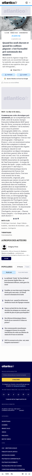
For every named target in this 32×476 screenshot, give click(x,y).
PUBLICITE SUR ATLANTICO (9, 451)
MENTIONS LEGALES (11, 448)
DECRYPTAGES (6, 421)
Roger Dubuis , (22, 223)
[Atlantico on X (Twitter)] (8, 394)
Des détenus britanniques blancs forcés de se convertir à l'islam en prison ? (16, 320)
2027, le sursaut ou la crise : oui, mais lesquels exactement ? (17, 341)
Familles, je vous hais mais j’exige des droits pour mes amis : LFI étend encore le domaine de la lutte (17, 292)
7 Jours (27, 266)
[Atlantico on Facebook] (13, 394)
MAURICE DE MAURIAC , (17, 226)
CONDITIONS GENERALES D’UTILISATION (13, 469)
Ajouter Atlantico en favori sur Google (17, 78)
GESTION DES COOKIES (8, 455)
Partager (9, 74)
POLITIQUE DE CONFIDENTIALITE (11, 458)
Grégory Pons (16, 70)
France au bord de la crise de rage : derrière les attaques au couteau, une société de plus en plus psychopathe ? (17, 310)
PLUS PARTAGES (23, 272)
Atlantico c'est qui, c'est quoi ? (11, 409)
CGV (3, 448)
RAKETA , (4, 226)
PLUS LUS (9, 272)
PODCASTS (5, 435)
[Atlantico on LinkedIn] (18, 394)
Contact (21, 410)
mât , (27, 226)
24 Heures (20, 266)
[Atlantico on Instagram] (23, 394)
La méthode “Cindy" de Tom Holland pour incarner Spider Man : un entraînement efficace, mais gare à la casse (16, 281)
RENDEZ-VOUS (6, 428)
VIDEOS (4, 432)
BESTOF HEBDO (6, 439)
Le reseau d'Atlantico (8, 410)
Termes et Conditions (20, 386)
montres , (4, 228)
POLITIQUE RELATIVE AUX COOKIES (12, 466)
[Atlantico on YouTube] (28, 394)
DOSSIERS (4, 425)
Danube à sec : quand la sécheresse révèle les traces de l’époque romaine (17, 301)
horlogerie (12, 228)
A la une (7, 32)
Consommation (23, 32)
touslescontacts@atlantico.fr (16, 399)
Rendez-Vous (14, 32)
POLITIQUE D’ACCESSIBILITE (10, 462)
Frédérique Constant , (9, 223)
